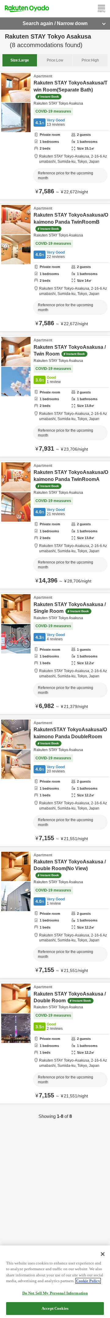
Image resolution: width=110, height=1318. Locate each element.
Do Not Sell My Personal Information (55, 1293)
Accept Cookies (55, 1308)
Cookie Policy (88, 1281)
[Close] (102, 1254)
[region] (55, 1281)
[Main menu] (101, 9)
